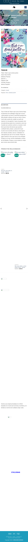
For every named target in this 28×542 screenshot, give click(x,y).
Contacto (22, 1)
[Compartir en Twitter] (8, 96)
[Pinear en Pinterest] (13, 96)
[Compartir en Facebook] (5, 96)
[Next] (27, 211)
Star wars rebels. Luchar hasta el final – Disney (20, 267)
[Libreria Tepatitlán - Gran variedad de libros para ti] (14, 7)
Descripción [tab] (4, 104)
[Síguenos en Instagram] (7, 1)
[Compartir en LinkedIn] (16, 96)
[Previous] (1, 211)
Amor (7, 92)
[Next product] (12, 23)
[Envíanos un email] (9, 1)
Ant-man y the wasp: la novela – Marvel (6, 171)
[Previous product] (15, 23)
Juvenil (16, 20)
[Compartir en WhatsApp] (2, 96)
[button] (2, 7)
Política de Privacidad (14, 3)
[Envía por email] (10, 96)
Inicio (10, 20)
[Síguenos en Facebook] (5, 1)
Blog (18, 1)
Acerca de (14, 1)
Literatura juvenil (12, 92)
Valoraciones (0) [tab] (6, 108)
